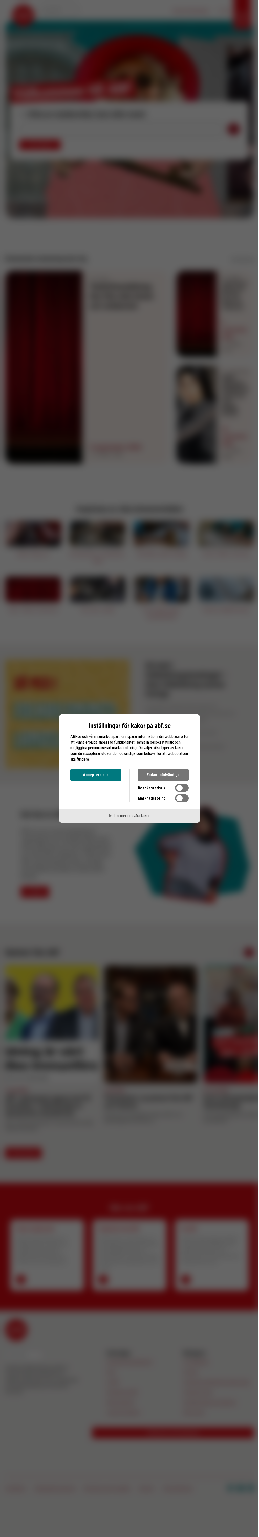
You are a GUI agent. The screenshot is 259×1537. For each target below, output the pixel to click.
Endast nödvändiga (163, 774)
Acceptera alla (96, 774)
